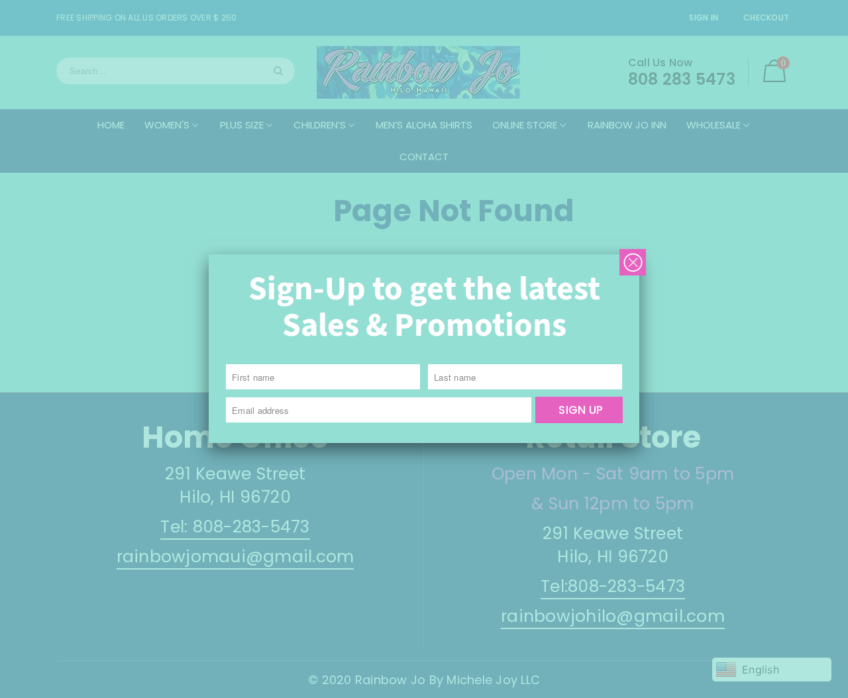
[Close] (632, 262)
